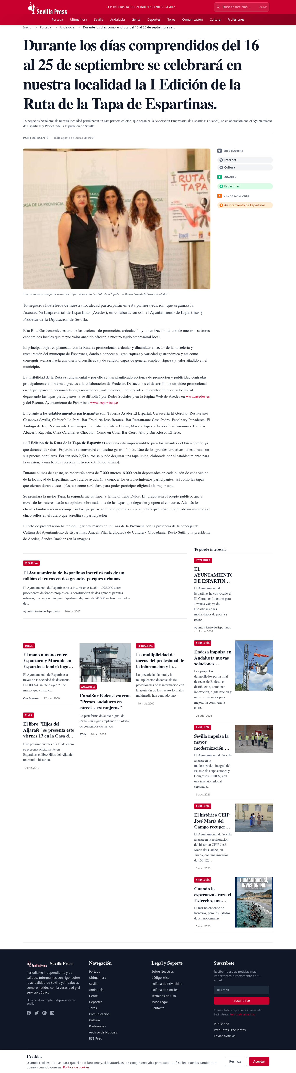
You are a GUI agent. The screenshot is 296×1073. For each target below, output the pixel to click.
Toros (171, 19)
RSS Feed (95, 1038)
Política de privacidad (242, 1014)
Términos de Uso (163, 996)
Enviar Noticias (225, 1036)
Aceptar (259, 1061)
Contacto (157, 1008)
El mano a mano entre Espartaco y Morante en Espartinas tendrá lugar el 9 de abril (47, 663)
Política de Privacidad (166, 984)
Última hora (78, 19)
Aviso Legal (159, 1002)
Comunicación (192, 19)
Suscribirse (242, 1001)
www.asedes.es (198, 396)
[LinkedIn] (52, 1013)
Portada (57, 19)
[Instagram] (44, 1013)
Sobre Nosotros (162, 971)
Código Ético (160, 977)
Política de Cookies (164, 990)
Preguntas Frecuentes (230, 1030)
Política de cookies (76, 1067)
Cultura (215, 19)
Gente (136, 19)
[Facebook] (29, 1013)
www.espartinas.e (104, 402)
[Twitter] (36, 1013)
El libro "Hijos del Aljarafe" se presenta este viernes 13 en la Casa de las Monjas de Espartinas (48, 732)
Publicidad (221, 1024)
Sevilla (98, 19)
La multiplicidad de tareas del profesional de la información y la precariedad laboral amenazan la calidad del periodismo (160, 669)
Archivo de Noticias (103, 1032)
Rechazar (236, 1061)
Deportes (154, 19)
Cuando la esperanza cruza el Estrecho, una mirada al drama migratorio (212, 900)
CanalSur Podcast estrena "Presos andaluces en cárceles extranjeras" (105, 701)
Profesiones (236, 19)
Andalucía (117, 19)
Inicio (27, 27)
